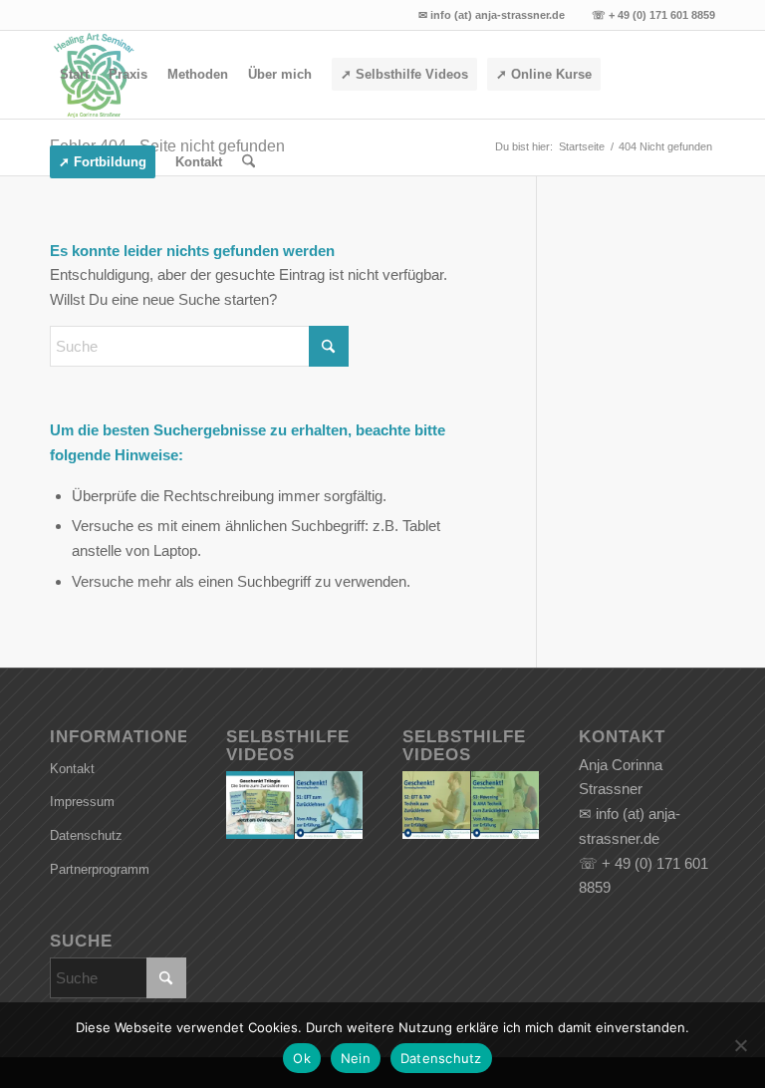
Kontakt (72, 768)
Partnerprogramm (99, 869)
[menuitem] (74, 75)
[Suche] (248, 162)
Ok (302, 1058)
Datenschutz (86, 835)
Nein (356, 1058)
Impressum (82, 801)
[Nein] (740, 1045)
